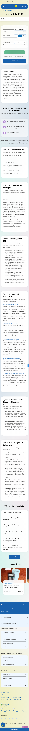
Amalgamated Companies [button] (9, 639)
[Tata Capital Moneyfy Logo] (6, 705)
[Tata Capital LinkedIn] (17, 718)
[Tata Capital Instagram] (10, 718)
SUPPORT (15, 1)
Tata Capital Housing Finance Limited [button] (12, 660)
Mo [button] (24, 36)
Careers (13, 604)
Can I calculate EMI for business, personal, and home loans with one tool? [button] (13, 548)
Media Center (23, 604)
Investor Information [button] (8, 636)
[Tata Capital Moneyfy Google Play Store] (6, 710)
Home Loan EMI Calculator (10, 304)
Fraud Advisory (21, 723)
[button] (4, 6)
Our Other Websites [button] (8, 643)
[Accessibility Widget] (3, 724)
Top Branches (6, 647)
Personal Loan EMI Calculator (11, 339)
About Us (3, 604)
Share (19, 591)
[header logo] (7, 7)
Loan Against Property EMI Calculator (13, 373)
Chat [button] (24, 727)
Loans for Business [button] (7, 678)
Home (2, 10)
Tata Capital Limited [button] (8, 657)
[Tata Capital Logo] (6, 693)
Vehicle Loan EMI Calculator (10, 323)
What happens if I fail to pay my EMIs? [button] (13, 526)
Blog (12, 608)
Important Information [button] (8, 632)
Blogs (9, 1)
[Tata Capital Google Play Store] (6, 698)
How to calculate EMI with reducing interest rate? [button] (11, 540)
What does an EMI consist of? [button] (12, 513)
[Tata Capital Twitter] (6, 718)
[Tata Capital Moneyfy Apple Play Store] (18, 710)
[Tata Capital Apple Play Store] (18, 698)
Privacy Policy (13, 723)
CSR (2, 608)
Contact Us (22, 608)
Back (4, 19)
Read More (14, 557)
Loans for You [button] (6, 674)
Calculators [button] (6, 682)
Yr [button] (20, 36)
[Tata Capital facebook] (2, 718)
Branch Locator (5, 611)
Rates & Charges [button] (7, 685)
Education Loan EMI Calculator (11, 358)
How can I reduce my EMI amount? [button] (11, 519)
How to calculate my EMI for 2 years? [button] (12, 533)
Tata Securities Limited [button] (8, 664)
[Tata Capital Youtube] (13, 718)
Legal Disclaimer (5, 723)
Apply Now (14, 60)
